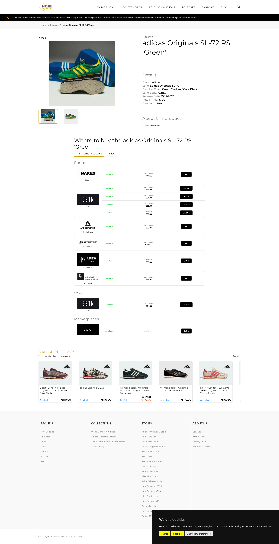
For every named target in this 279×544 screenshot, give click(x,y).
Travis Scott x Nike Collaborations (108, 441)
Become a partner (202, 446)
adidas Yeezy (97, 446)
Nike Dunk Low (149, 436)
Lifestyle (148, 37)
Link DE (186, 205)
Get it (186, 174)
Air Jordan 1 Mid (150, 441)
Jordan (44, 456)
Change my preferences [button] (199, 533)
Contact (197, 431)
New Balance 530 (150, 501)
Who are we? (199, 436)
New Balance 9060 (151, 491)
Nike (43, 461)
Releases (54, 25)
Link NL (186, 213)
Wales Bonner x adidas (103, 431)
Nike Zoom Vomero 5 (152, 461)
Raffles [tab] (111, 153)
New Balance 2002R (152, 486)
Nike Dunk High (150, 496)
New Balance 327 (150, 511)
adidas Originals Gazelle (154, 431)
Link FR (186, 188)
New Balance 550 (150, 471)
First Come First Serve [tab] (89, 153)
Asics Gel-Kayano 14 (152, 481)
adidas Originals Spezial (103, 436)
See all (236, 356)
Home (44, 25)
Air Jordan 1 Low (150, 506)
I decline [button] (177, 533)
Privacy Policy (200, 441)
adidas (44, 441)
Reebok (44, 451)
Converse (45, 436)
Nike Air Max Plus (150, 451)
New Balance (47, 431)
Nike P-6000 (148, 456)
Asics (43, 446)
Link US (186, 305)
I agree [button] (164, 533)
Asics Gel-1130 (148, 466)
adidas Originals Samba (154, 446)
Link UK (186, 196)
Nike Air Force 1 (149, 476)
